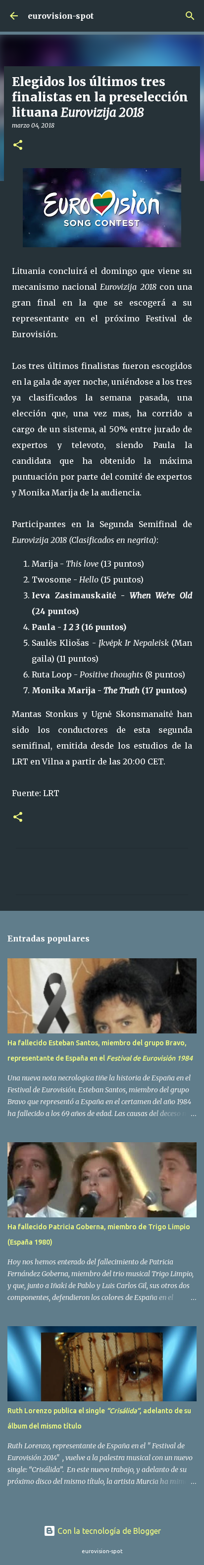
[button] (18, 145)
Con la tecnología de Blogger (108, 1530)
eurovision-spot (61, 16)
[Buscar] (190, 16)
